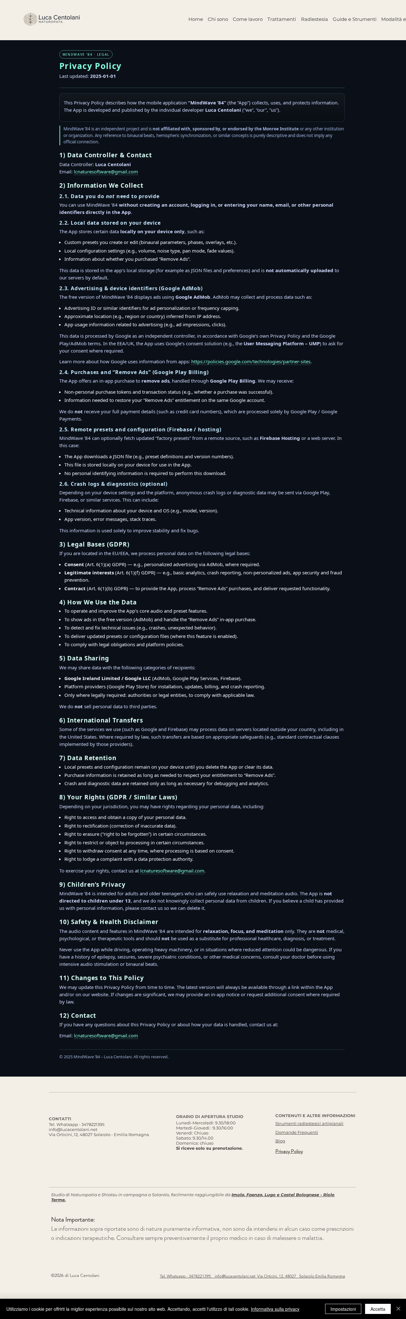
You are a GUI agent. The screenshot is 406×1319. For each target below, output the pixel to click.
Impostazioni (343, 1309)
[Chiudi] (398, 1309)
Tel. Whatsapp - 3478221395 (76, 1124)
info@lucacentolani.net (73, 1129)
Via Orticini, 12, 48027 (278, 1276)
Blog (280, 1140)
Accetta (377, 1309)
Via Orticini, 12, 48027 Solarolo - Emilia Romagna (99, 1134)
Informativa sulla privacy (275, 1309)
